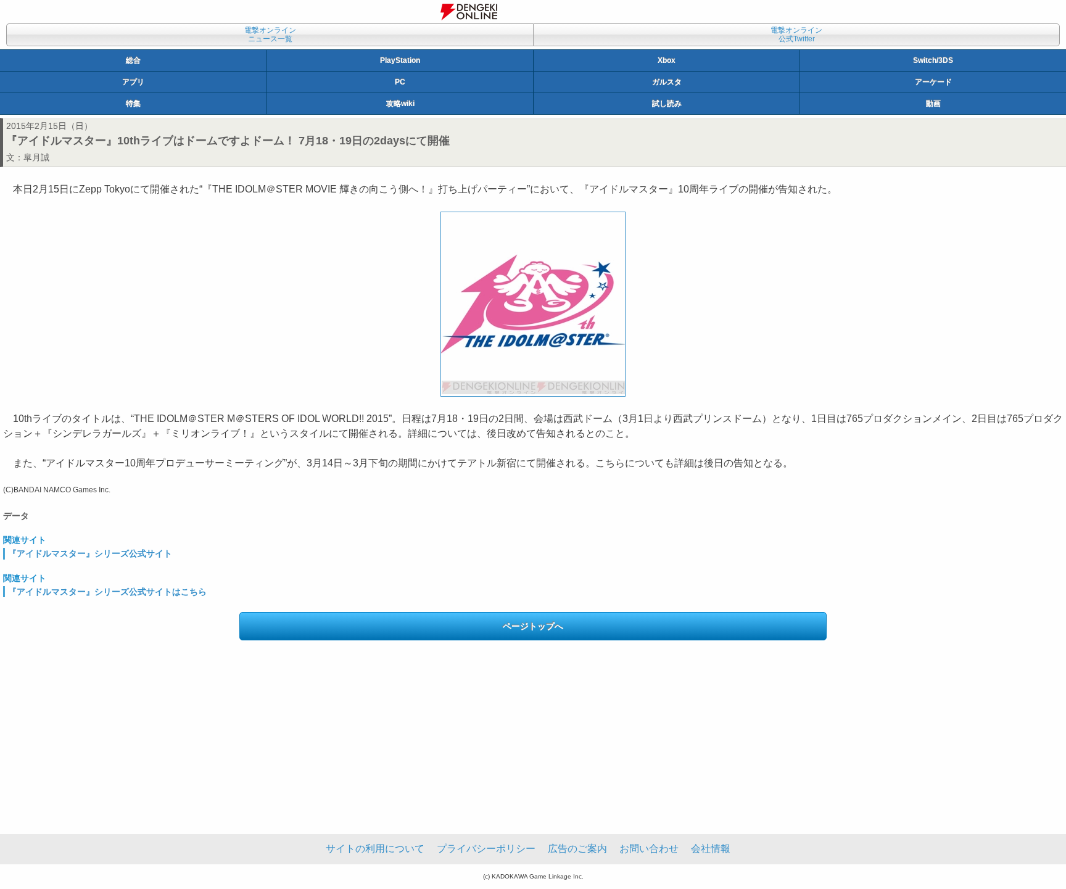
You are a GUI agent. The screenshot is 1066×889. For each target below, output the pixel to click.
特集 (133, 103)
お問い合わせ (649, 848)
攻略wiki (400, 103)
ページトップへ (533, 626)
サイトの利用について (375, 848)
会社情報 (710, 848)
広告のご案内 (577, 848)
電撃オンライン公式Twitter (796, 34)
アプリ (133, 82)
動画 (933, 103)
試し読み (667, 103)
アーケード (933, 82)
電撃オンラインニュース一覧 (270, 34)
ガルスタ (667, 82)
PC (400, 82)
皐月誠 (36, 157)
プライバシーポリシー (486, 848)
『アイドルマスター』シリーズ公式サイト (90, 553)
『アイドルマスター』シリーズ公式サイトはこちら (107, 592)
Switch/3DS (933, 60)
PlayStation (400, 60)
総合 (133, 60)
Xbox (667, 60)
